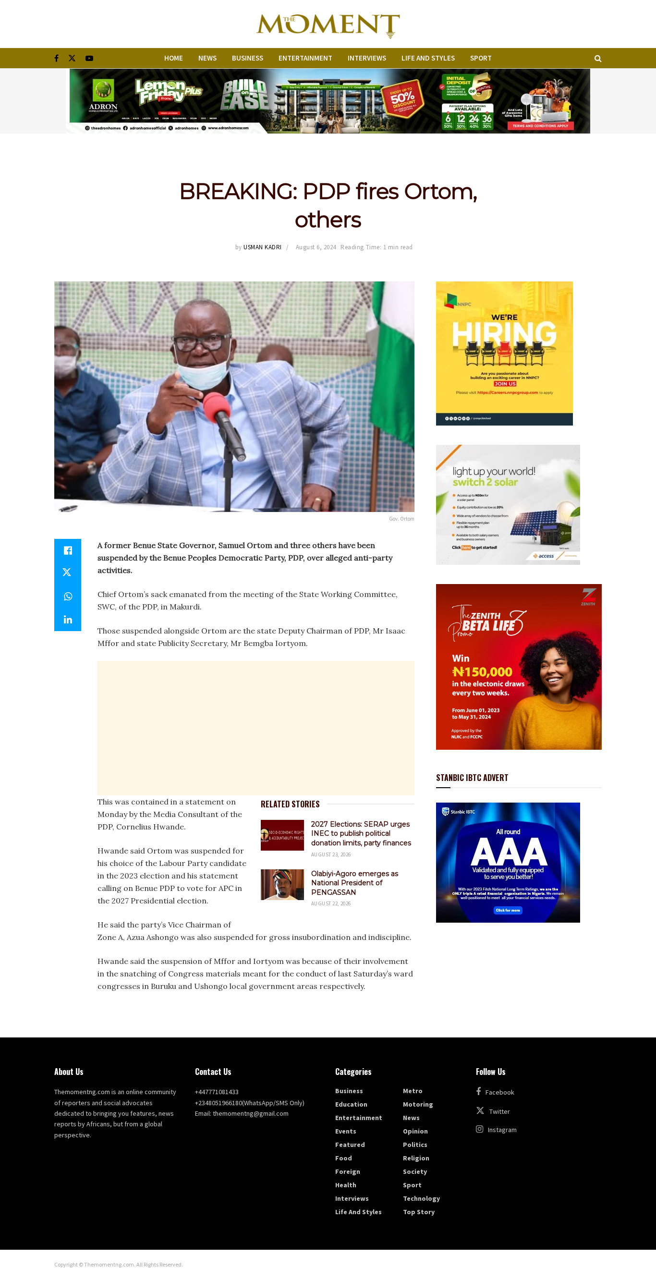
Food (343, 1158)
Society (415, 1171)
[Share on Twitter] (67, 573)
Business (247, 57)
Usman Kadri (262, 247)
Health (345, 1185)
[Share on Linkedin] (67, 619)
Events (345, 1131)
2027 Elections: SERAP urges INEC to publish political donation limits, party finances (361, 833)
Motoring (418, 1104)
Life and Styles (428, 57)
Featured (350, 1144)
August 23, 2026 (331, 854)
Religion (416, 1158)
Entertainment (305, 57)
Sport (481, 57)
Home (173, 57)
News (207, 57)
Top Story (419, 1211)
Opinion (415, 1131)
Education (351, 1104)
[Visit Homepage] (328, 24)
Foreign (347, 1171)
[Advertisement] (255, 728)
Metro (413, 1090)
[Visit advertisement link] (328, 101)
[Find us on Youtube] (89, 58)
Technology (421, 1198)
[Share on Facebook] (67, 550)
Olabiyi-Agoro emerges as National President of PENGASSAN (354, 883)
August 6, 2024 (316, 247)
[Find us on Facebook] (56, 58)
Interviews (367, 57)
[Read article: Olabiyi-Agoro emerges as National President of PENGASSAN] (282, 884)
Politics (415, 1144)
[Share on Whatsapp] (67, 596)
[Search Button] (598, 58)
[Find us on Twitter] (72, 58)
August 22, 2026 (331, 903)
